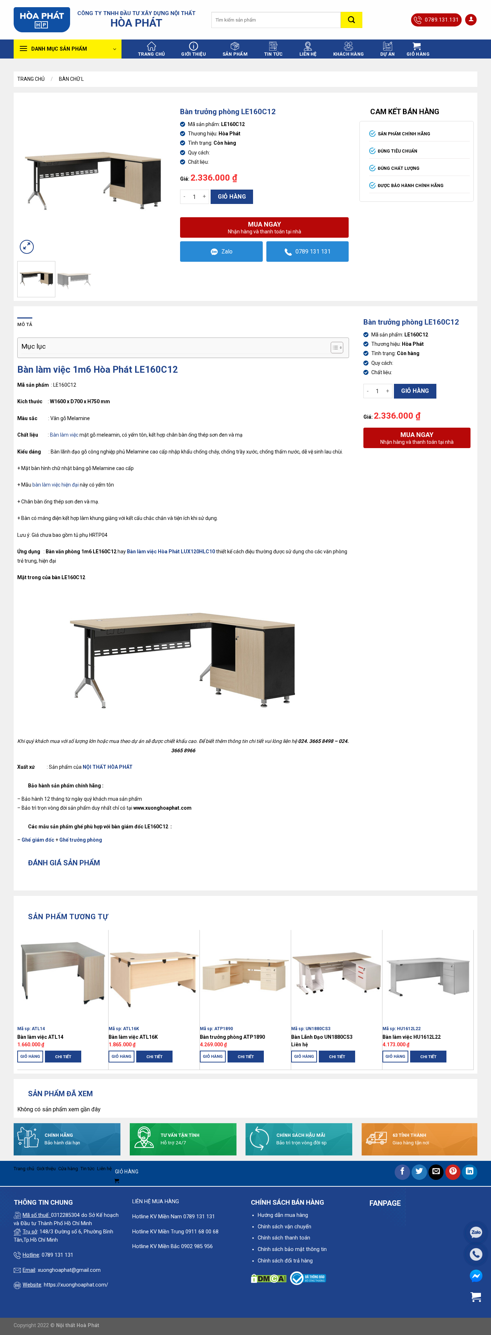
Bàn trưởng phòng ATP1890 (232, 1037)
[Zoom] (27, 247)
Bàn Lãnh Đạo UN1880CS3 (322, 1037)
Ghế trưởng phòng (80, 840)
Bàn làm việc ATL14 (40, 1037)
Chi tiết (63, 1056)
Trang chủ (151, 54)
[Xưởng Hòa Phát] (42, 19)
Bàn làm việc (64, 435)
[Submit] (351, 20)
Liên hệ (308, 54)
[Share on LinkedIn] (469, 1172)
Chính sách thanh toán (284, 1238)
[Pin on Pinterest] (453, 1172)
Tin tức (273, 54)
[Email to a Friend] (436, 1172)
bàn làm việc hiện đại (55, 485)
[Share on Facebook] (402, 1172)
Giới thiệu (193, 54)
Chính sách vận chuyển (284, 1227)
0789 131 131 (313, 251)
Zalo (227, 251)
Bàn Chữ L (71, 79)
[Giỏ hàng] (476, 1297)
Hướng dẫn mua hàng (283, 1215)
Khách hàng (348, 54)
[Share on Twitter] (419, 1172)
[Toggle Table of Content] (333, 347)
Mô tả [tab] (24, 324)
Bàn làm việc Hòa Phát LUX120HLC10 (171, 551)
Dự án (387, 54)
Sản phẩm (235, 54)
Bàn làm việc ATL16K (133, 1037)
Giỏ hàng (232, 196)
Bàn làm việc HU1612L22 (411, 1037)
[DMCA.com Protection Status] (268, 1278)
